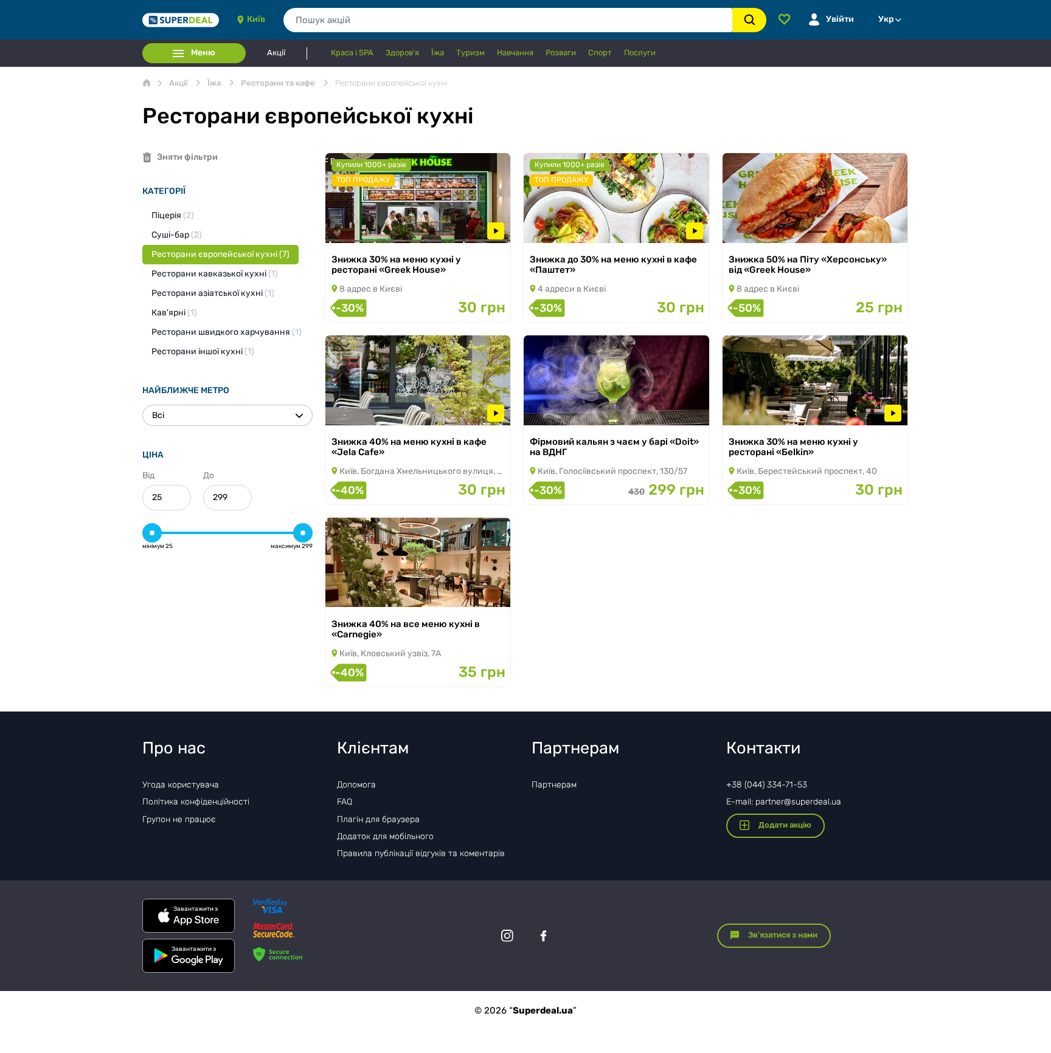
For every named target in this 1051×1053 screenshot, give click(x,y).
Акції (276, 53)
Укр (886, 19)
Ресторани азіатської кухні (212, 293)
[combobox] (507, 20)
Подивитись (368, 227)
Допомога (356, 785)
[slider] (152, 533)
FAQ (344, 802)
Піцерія (172, 215)
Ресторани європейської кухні (220, 254)
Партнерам (554, 785)
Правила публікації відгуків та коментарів (421, 853)
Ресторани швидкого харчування (226, 332)
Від (148, 475)
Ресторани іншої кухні (202, 351)
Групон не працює (179, 819)
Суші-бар (176, 235)
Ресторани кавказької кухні (214, 274)
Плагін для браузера (378, 819)
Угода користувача (180, 785)
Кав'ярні (174, 312)
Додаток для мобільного (385, 836)
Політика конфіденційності (195, 802)
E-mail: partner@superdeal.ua (783, 802)
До (208, 475)
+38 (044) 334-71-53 (766, 785)
